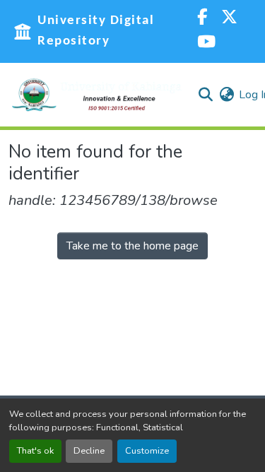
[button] (96, 94)
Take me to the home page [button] (132, 246)
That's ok (35, 450)
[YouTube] (206, 43)
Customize (147, 450)
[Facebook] (202, 19)
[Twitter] (229, 19)
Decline (89, 450)
